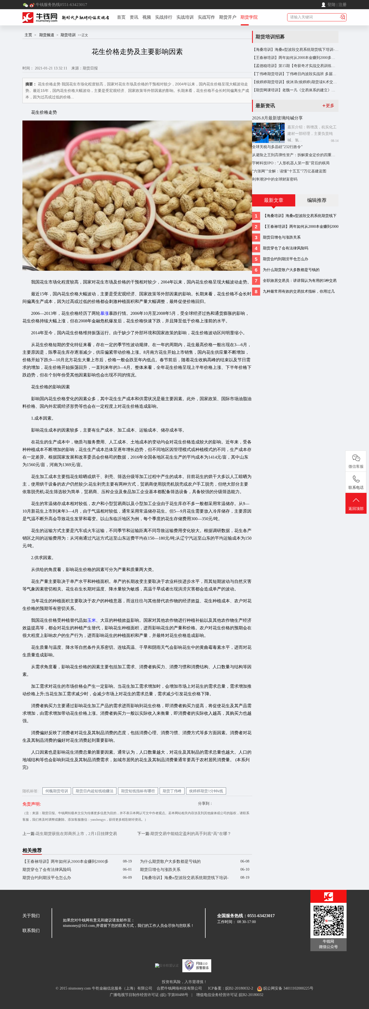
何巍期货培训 (56, 791)
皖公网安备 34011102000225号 (287, 988)
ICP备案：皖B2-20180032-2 (230, 988)
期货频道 (46, 35)
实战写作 (206, 17)
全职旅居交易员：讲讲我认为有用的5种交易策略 (300, 282)
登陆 (331, 4)
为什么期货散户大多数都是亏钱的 (170, 861)
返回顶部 (356, 509)
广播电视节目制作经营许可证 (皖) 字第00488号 (151, 995)
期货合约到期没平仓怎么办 (46, 878)
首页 (121, 17)
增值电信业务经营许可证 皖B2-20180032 (229, 995)
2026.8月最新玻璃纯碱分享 (277, 118)
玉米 (91, 620)
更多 (328, 105)
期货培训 (68, 35)
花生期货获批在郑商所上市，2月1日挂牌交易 (76, 833)
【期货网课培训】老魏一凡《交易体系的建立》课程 (295, 90)
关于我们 (31, 915)
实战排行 (163, 17)
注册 (342, 4)
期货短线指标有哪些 (138, 791)
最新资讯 (265, 105)
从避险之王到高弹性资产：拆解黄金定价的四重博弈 (295, 155)
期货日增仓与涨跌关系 (160, 869)
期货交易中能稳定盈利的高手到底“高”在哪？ (190, 833)
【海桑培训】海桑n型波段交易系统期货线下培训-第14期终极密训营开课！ (184, 879)
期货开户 (227, 17)
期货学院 (249, 17)
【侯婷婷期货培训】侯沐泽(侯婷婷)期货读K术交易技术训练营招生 (307, 82)
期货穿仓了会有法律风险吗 (46, 869)
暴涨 (104, 313)
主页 (28, 35)
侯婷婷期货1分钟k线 (206, 791)
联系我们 (31, 930)
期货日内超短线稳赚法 (94, 791)
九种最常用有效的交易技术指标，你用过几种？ (299, 292)
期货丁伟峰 (172, 791)
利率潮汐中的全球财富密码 (274, 179)
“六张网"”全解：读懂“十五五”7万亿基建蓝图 (289, 171)
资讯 (134, 17)
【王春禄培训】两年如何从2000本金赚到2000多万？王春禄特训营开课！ (65, 862)
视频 (146, 17)
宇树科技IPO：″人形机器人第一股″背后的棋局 (291, 163)
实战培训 (185, 17)
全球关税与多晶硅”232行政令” (277, 147)
